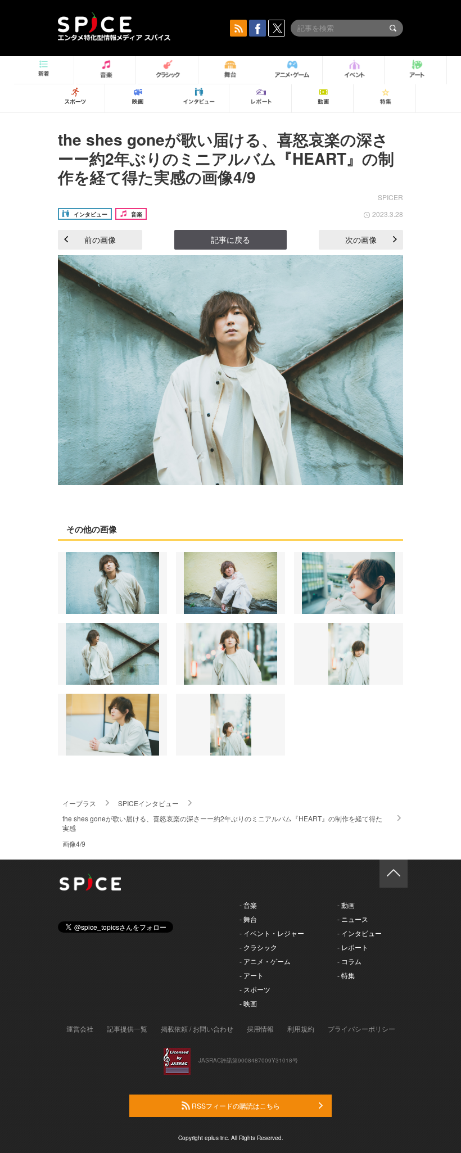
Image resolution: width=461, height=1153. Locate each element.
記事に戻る (230, 239)
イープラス (79, 803)
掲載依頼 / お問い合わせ (197, 1028)
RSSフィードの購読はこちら (235, 1105)
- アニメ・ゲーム (265, 961)
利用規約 (300, 1028)
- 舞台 (248, 919)
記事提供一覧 (127, 1028)
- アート (251, 975)
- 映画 (248, 1003)
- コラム (349, 961)
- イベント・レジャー (271, 933)
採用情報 (260, 1028)
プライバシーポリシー (361, 1028)
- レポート (352, 947)
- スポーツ (254, 989)
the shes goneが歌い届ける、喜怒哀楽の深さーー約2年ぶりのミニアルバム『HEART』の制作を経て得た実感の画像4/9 (226, 158)
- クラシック (258, 947)
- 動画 (346, 905)
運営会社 (79, 1028)
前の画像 (100, 239)
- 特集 (346, 975)
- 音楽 (248, 905)
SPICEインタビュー (148, 803)
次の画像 (361, 239)
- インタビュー (359, 933)
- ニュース (352, 919)
